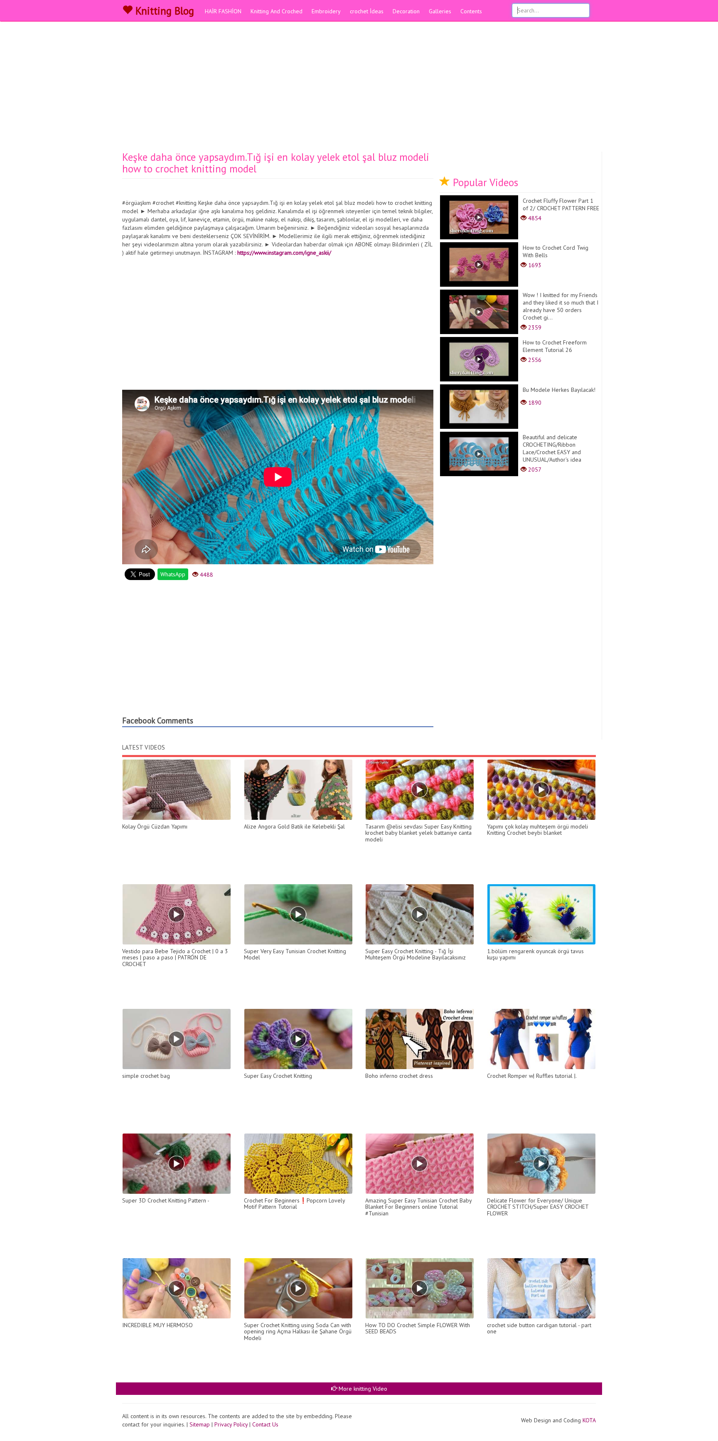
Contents (471, 11)
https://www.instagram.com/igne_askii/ (284, 252)
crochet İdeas (367, 11)
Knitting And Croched (276, 11)
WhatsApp (172, 574)
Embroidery (326, 11)
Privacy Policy (231, 1424)
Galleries (440, 11)
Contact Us (265, 1424)
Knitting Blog (163, 10)
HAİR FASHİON (223, 11)
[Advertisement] (359, 89)
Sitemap (199, 1424)
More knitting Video (362, 1388)
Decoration (406, 11)
